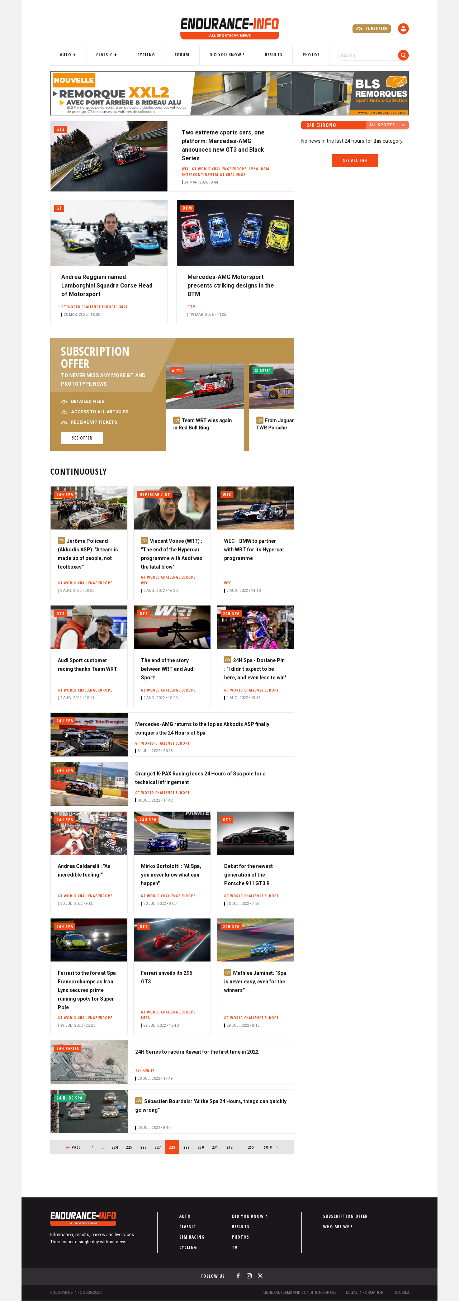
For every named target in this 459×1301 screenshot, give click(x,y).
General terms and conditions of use (299, 1293)
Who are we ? (338, 1227)
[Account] (403, 28)
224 (116, 1147)
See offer (82, 438)
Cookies (401, 1293)
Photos (311, 55)
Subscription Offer (345, 1216)
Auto (65, 55)
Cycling (146, 55)
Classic (104, 55)
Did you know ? (227, 55)
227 (159, 1147)
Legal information (365, 1293)
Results (274, 55)
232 (230, 1147)
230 (202, 1147)
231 (216, 1147)
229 (187, 1147)
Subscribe (375, 28)
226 (144, 1147)
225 (130, 1147)
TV (234, 1247)
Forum (182, 55)
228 (174, 1147)
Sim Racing (191, 1237)
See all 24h (355, 160)
